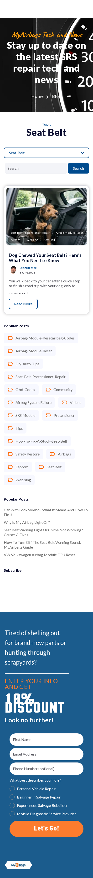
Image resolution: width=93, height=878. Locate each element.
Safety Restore (28, 454)
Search (78, 168)
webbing (23, 479)
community (62, 389)
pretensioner (64, 415)
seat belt (54, 467)
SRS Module (25, 415)
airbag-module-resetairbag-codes (45, 338)
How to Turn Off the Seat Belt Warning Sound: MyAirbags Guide (42, 544)
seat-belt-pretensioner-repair (41, 376)
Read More (23, 303)
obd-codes (25, 389)
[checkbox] (46, 802)
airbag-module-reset (34, 351)
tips (19, 428)
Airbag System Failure (34, 402)
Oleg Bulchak (28, 268)
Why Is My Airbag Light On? (27, 522)
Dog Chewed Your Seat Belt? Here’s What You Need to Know (45, 258)
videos (75, 402)
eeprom (22, 467)
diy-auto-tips (27, 363)
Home (37, 96)
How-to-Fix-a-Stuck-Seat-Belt (41, 441)
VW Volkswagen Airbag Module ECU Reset (39, 554)
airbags (64, 454)
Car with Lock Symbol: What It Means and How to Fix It (46, 512)
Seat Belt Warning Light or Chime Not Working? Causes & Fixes (43, 532)
